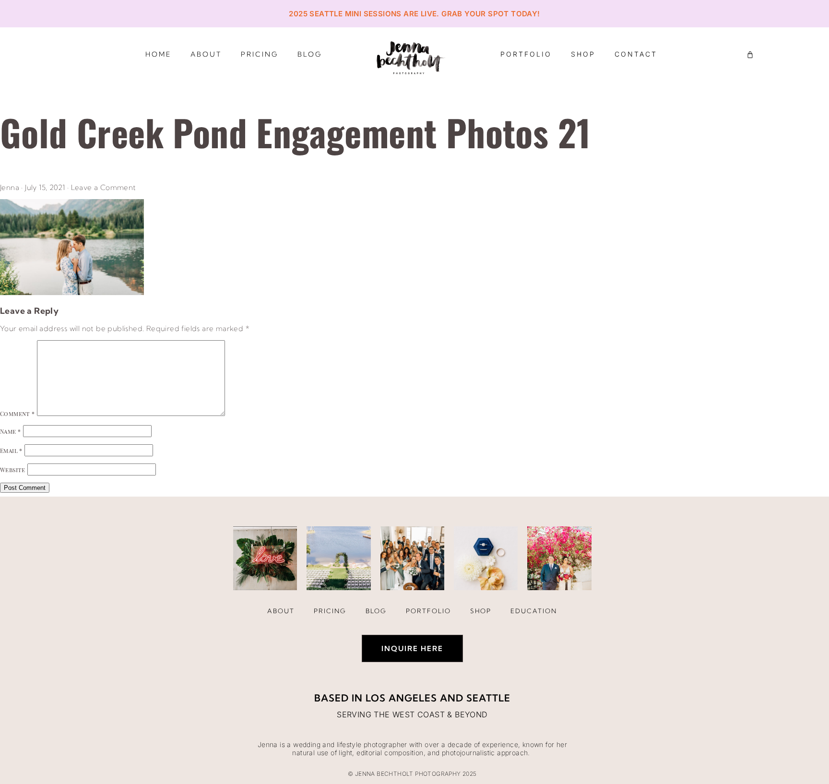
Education (533, 611)
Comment (17, 413)
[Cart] (750, 54)
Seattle (488, 698)
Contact (636, 54)
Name (10, 431)
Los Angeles (401, 698)
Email (11, 450)
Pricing (259, 54)
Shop (583, 54)
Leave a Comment (103, 187)
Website (12, 470)
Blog (309, 54)
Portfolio (526, 54)
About (206, 54)
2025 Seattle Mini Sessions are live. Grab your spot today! (414, 13)
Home (158, 54)
